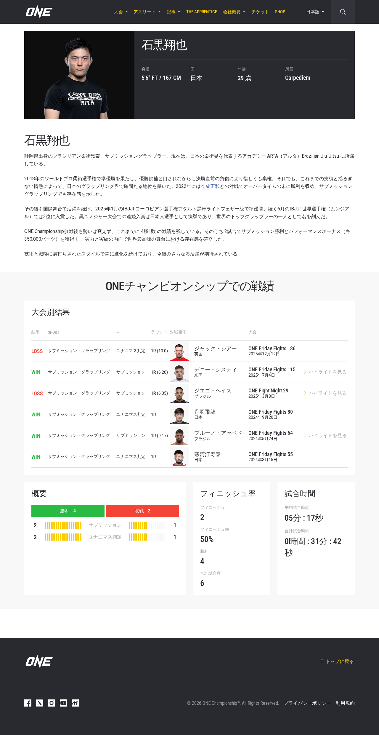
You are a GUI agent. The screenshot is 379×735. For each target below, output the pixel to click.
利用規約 (345, 703)
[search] (343, 12)
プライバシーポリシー (307, 703)
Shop (280, 12)
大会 (118, 12)
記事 (171, 12)
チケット (260, 12)
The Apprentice (201, 12)
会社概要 (232, 12)
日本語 (312, 12)
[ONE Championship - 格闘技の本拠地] (38, 12)
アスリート (145, 12)
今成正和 (210, 186)
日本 (196, 78)
